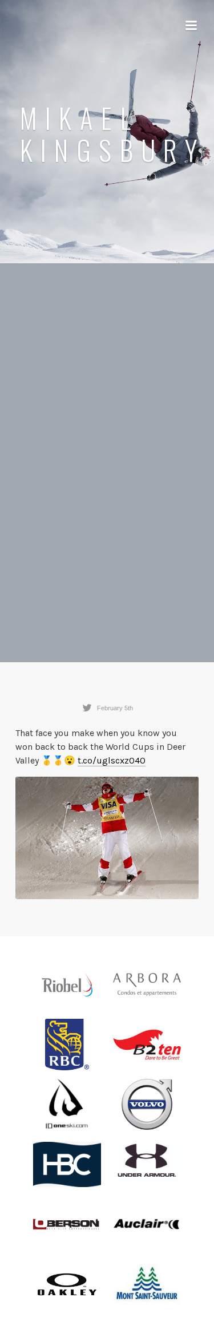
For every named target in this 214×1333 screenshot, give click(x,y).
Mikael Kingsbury (112, 134)
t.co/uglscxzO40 (112, 760)
